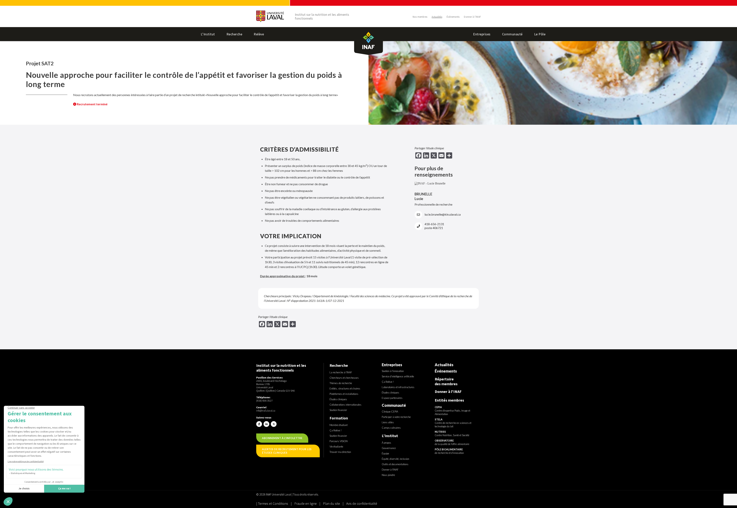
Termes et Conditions (273, 503)
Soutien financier (338, 410)
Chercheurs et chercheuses (344, 377)
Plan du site (331, 503)
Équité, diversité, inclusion (395, 458)
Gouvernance (389, 448)
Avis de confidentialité (361, 503)
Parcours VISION (339, 441)
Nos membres (420, 16)
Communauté (512, 34)
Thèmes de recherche (341, 383)
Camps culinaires (391, 427)
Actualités (437, 16)
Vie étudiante (336, 446)
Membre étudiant (339, 425)
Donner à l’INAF (472, 16)
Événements (453, 16)
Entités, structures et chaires (345, 388)
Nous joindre (388, 474)
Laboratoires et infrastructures (398, 387)
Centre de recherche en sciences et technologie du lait (453, 423)
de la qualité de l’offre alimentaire (452, 442)
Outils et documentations (395, 464)
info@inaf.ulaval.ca (265, 410)
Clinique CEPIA (390, 411)
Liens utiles (388, 422)
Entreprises (482, 34)
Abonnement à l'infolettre (282, 438)
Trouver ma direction (340, 451)
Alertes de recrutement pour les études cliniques (287, 451)
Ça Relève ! (336, 430)
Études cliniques (338, 399)
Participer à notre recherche (396, 416)
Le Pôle (540, 34)
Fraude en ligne (305, 503)
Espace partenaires (392, 397)
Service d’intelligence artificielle (398, 376)
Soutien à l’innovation (393, 371)
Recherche (234, 34)
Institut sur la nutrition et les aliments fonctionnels (322, 16)
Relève (259, 34)
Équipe (385, 453)
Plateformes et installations (344, 393)
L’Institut (208, 34)
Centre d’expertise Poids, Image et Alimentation (452, 411)
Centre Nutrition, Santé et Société (452, 433)
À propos (386, 442)
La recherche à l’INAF (341, 372)
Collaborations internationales (345, 404)
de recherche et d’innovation (449, 451)
